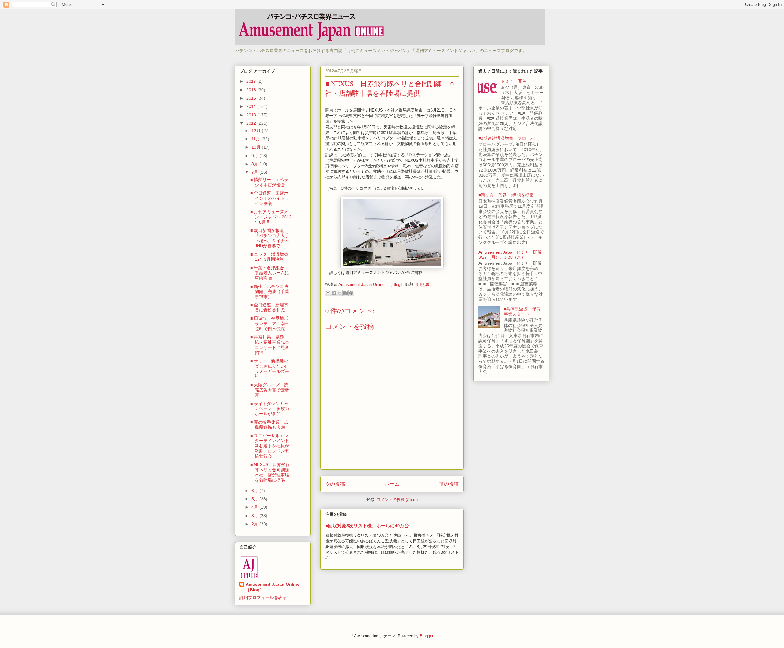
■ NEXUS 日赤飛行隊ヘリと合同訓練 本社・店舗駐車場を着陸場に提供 (271, 472)
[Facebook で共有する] (345, 293)
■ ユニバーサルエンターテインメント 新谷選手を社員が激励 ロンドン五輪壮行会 (271, 446)
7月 (255, 172)
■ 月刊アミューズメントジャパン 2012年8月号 (271, 217)
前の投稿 (449, 484)
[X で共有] (340, 293)
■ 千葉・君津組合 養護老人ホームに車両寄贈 (269, 273)
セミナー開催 (516, 81)
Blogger (426, 636)
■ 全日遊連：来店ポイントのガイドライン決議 (269, 198)
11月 (256, 138)
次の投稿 (335, 484)
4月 (255, 507)
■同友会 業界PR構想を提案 (506, 195)
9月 (255, 155)
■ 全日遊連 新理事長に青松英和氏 (269, 307)
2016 (251, 89)
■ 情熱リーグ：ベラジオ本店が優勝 (269, 182)
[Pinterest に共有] (351, 293)
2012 (251, 123)
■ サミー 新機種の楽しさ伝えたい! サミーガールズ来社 (270, 368)
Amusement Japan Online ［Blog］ (275, 587)
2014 (251, 106)
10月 (256, 147)
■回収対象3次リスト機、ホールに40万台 (367, 525)
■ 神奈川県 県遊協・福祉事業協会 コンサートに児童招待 (271, 345)
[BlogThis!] (334, 293)
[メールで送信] (328, 293)
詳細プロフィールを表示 (263, 597)
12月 (256, 130)
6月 (255, 490)
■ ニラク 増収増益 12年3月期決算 (271, 257)
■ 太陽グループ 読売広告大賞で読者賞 (269, 390)
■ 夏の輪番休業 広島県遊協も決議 (269, 425)
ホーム (392, 484)
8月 (255, 163)
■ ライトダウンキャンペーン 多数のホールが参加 (269, 408)
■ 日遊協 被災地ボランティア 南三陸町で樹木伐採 (269, 323)
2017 (251, 81)
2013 (251, 114)
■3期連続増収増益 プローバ (506, 138)
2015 (251, 98)
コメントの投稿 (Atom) (397, 499)
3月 (255, 515)
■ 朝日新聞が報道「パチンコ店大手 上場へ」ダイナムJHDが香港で (269, 238)
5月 (255, 498)
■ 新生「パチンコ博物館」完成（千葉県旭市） (269, 291)
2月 (255, 523)
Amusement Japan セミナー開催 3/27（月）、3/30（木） (512, 255)
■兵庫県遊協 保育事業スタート (522, 311)
